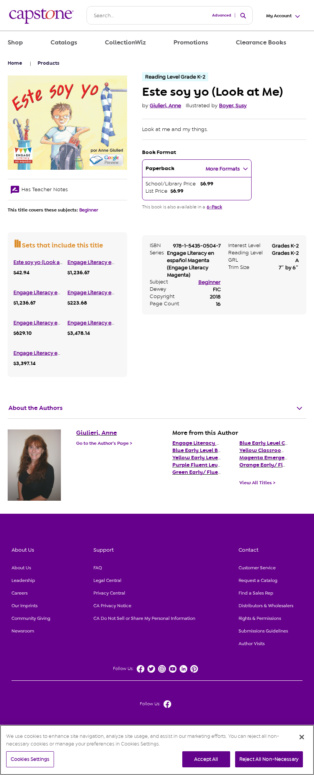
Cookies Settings (30, 759)
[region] (157, 750)
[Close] (301, 737)
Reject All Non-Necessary (269, 759)
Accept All (206, 759)
